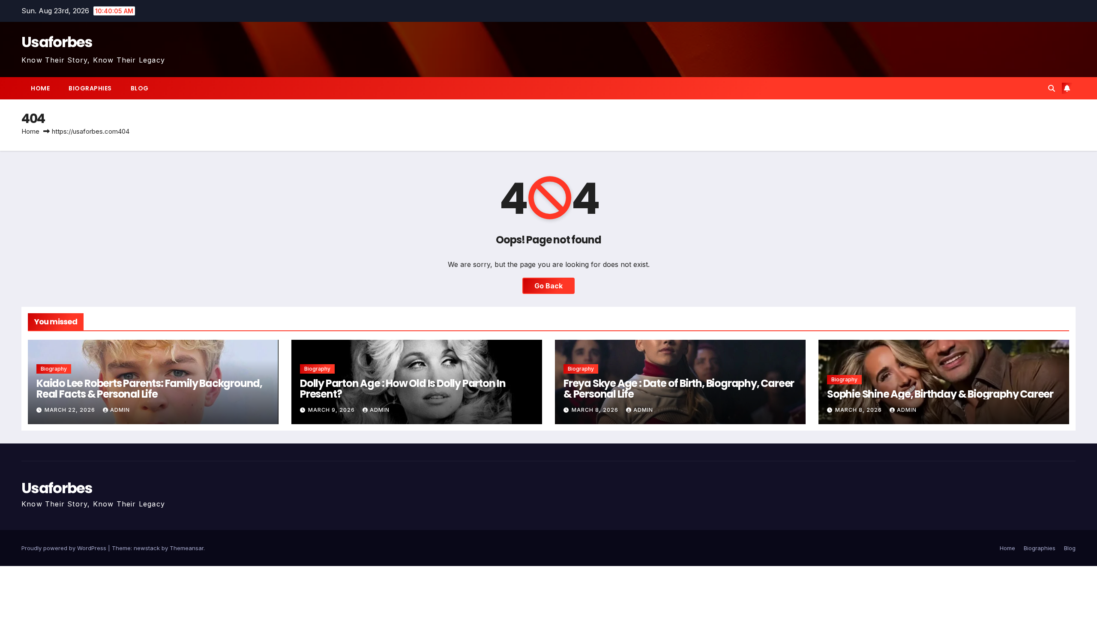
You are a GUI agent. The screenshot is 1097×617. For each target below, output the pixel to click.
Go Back (548, 286)
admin (120, 410)
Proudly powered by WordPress (64, 548)
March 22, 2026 (71, 410)
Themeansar (187, 548)
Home (40, 88)
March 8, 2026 (596, 410)
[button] (1051, 88)
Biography (54, 368)
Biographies (90, 88)
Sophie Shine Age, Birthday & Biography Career (940, 394)
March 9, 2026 (332, 410)
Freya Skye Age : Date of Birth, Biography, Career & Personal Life (678, 388)
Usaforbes (57, 42)
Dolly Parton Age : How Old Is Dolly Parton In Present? (403, 388)
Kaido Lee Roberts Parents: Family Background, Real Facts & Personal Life (149, 388)
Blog (140, 88)
